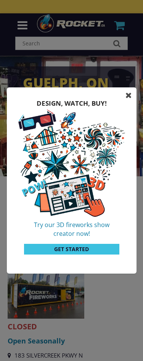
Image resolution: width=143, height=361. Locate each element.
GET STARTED (71, 249)
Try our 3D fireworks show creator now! (71, 229)
